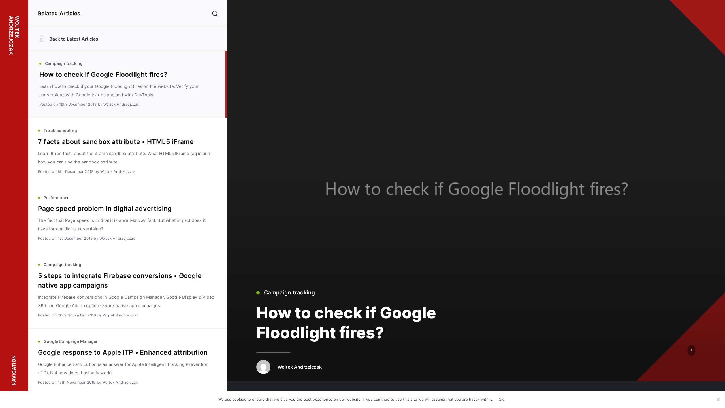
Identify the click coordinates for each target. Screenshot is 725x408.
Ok (501, 399)
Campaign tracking (289, 292)
